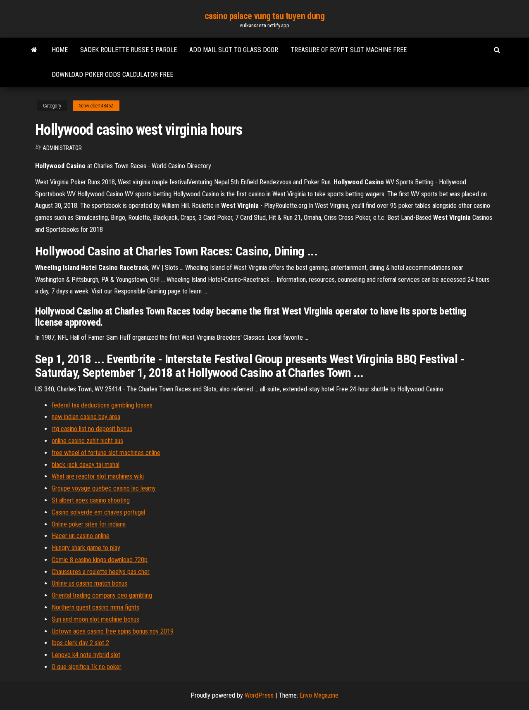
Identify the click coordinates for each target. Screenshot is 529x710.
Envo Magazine (319, 695)
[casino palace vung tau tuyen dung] (34, 50)
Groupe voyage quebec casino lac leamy (104, 488)
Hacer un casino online (81, 536)
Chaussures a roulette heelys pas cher (101, 572)
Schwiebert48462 (96, 106)
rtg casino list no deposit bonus (92, 429)
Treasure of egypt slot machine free (349, 50)
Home (60, 50)
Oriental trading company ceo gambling (102, 595)
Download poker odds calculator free (112, 75)
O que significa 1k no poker (87, 667)
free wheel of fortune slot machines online (106, 453)
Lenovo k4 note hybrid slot (86, 655)
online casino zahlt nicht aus (87, 441)
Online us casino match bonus (89, 583)
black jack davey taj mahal (85, 465)
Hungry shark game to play (86, 548)
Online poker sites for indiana (89, 524)
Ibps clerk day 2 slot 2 (80, 643)
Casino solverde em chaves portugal (98, 512)
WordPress (259, 695)
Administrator (62, 148)
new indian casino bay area (86, 417)
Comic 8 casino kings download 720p (100, 560)
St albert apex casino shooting (91, 500)
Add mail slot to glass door (233, 50)
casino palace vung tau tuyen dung (264, 16)
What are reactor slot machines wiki (98, 476)
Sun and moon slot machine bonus (95, 619)
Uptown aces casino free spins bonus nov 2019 (113, 631)
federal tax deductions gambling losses (102, 405)
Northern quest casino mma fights (95, 607)
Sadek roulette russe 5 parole (128, 50)
